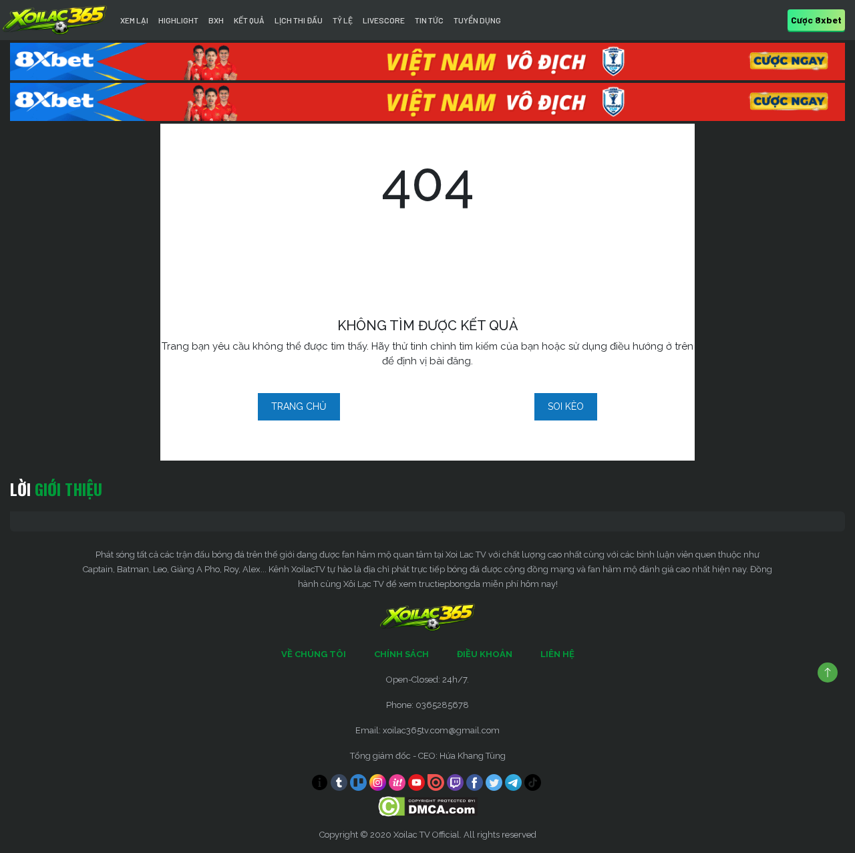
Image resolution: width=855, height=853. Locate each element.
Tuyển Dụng (477, 20)
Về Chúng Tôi (313, 654)
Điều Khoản (484, 654)
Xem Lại (134, 20)
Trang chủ (299, 406)
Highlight (178, 20)
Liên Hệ (557, 654)
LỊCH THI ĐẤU (299, 20)
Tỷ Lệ (343, 20)
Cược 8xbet (816, 19)
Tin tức (429, 20)
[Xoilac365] (55, 20)
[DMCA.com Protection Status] (428, 805)
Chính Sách (401, 654)
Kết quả (249, 20)
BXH (216, 20)
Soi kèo (566, 406)
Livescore (384, 20)
